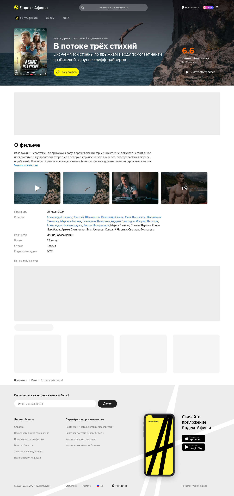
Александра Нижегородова (64, 225)
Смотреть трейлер (203, 72)
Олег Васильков (135, 217)
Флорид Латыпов (147, 221)
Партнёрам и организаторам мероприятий (89, 375)
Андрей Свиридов (123, 221)
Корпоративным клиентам (80, 387)
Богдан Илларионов (96, 225)
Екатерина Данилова (96, 221)
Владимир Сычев (112, 217)
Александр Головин (59, 217)
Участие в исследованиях (28, 399)
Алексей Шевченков (86, 217)
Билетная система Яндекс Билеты (85, 381)
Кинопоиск (32, 260)
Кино (33, 328)
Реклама (87, 434)
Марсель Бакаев (70, 221)
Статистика (71, 434)
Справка (18, 375)
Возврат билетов (23, 393)
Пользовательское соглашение (31, 381)
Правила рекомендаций (27, 405)
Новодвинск (20, 328)
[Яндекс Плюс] (208, 7)
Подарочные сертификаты (29, 387)
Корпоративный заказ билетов (83, 393)
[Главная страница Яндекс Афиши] (16, 7)
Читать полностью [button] (26, 165)
